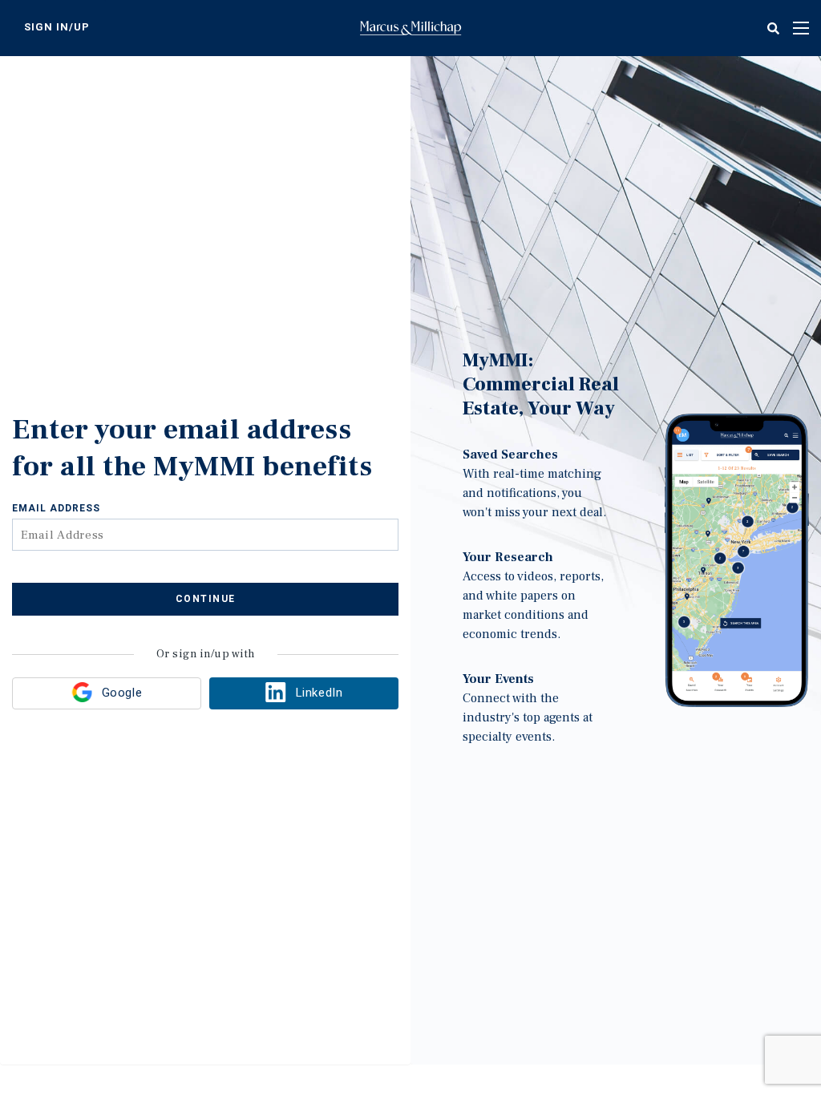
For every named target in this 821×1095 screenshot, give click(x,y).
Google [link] (122, 692)
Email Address (56, 508)
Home (410, 28)
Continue (206, 598)
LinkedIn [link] (319, 692)
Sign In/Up (57, 27)
